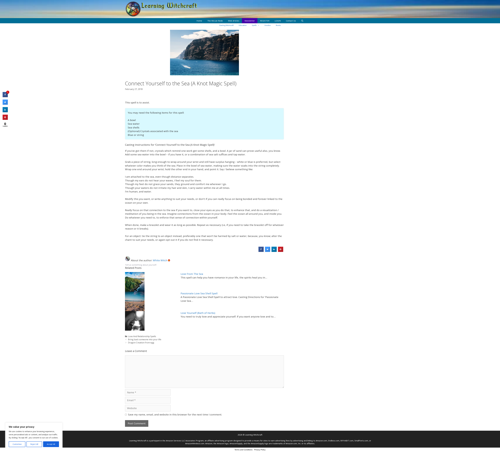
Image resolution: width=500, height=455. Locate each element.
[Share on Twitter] (267, 251)
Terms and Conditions (243, 450)
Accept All (51, 444)
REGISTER (264, 20)
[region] (34, 436)
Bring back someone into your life (144, 339)
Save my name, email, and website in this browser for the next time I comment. (175, 414)
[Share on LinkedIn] (5, 111)
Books (278, 25)
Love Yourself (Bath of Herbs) (198, 313)
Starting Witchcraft (226, 25)
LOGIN (278, 20)
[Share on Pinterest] (280, 251)
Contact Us (291, 20)
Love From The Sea (192, 274)
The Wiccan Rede (215, 20)
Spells (254, 25)
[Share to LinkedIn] (274, 251)
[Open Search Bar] (302, 20)
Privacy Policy (259, 450)
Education (243, 25)
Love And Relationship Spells (142, 336)
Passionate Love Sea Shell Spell (199, 293)
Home (199, 20)
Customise (17, 444)
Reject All (34, 444)
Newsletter (250, 20)
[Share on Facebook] (261, 251)
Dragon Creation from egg (141, 342)
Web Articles (233, 20)
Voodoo (267, 25)
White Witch (160, 260)
